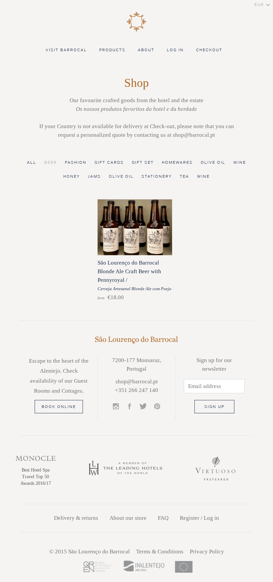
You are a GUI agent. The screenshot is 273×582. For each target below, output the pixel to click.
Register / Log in (199, 518)
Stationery (156, 176)
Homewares (177, 162)
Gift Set (143, 162)
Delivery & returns (76, 518)
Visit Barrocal (66, 50)
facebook (130, 406)
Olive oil (213, 162)
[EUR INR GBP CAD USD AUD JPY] (136, 5)
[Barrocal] (136, 30)
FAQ (163, 518)
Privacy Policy (207, 551)
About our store (128, 518)
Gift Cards (109, 162)
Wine (239, 162)
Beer (50, 162)
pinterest (157, 406)
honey (71, 176)
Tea (184, 176)
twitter (143, 406)
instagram (116, 406)
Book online (59, 406)
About (146, 50)
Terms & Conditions (159, 551)
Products (112, 50)
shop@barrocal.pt (137, 381)
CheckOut (210, 50)
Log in (175, 50)
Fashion (76, 162)
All (31, 162)
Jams (94, 176)
